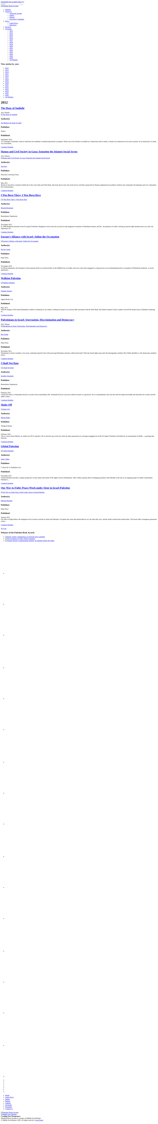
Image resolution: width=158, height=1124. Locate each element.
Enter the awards (10, 2)
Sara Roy (4, 166)
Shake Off (6, 404)
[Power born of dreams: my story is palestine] (16, 982)
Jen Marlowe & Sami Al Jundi (11, 123)
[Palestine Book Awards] (9, 1112)
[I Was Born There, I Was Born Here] (14, 199)
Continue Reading (7, 147)
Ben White (4, 334)
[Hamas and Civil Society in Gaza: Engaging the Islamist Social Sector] (25, 158)
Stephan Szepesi (6, 291)
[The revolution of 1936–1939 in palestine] (20, 539)
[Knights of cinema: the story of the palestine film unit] (16, 604)
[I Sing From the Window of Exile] (16, 729)
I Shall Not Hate (10, 363)
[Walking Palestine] (8, 283)
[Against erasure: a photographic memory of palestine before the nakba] (29, 541)
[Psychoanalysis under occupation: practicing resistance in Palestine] (16, 951)
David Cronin (5, 249)
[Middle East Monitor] (9, 1114)
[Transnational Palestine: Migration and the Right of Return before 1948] (16, 793)
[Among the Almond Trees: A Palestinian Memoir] (16, 824)
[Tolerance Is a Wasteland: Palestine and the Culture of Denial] (16, 887)
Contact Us (20, 2)
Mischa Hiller (5, 418)
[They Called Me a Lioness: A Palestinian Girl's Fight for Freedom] (16, 699)
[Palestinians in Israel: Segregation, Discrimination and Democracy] (24, 326)
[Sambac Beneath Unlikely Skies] (16, 1045)
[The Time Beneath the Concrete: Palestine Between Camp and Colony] (16, 668)
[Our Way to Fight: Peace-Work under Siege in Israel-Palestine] (22, 492)
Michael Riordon (6, 501)
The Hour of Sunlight (12, 108)
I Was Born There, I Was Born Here (21, 195)
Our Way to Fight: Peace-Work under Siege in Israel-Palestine (35, 487)
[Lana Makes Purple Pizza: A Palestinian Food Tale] (16, 635)
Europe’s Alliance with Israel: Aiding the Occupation (30, 236)
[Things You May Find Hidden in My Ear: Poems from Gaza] (16, 857)
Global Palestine (10, 446)
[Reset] (22, 4)
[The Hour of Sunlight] (9, 114)
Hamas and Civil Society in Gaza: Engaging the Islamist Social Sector (39, 151)
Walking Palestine (11, 278)
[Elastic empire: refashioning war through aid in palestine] (25, 537)
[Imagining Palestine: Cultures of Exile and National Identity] (16, 762)
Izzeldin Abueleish (7, 376)
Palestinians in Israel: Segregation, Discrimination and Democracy (37, 319)
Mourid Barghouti (7, 208)
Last (4, 528)
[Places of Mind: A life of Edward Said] (16, 1076)
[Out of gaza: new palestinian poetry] (16, 573)
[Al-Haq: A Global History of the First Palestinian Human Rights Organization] (16, 1013)
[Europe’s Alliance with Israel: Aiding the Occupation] (19, 241)
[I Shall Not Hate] (7, 368)
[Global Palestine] (7, 451)
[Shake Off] (5, 409)
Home (3, 2)
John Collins (5, 459)
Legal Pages (39, 1120)
